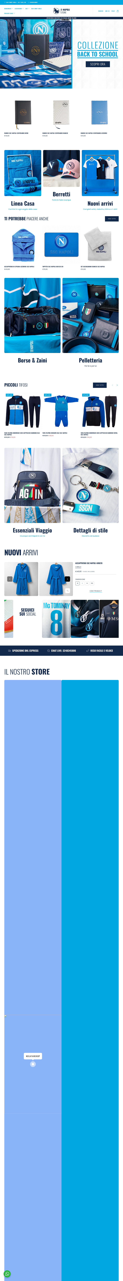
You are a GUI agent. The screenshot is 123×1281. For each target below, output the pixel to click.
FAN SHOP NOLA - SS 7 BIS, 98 (16, 2)
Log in (107, 11)
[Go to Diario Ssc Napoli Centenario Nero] (23, 111)
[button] (100, 11)
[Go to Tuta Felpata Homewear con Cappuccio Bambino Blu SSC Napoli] (23, 411)
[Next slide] (67, 579)
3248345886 (33, 2)
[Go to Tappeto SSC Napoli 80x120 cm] (61, 245)
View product (96, 591)
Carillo (78, 567)
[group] (21, 579)
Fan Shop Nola (36, 9)
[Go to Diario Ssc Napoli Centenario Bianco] (61, 111)
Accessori (18, 9)
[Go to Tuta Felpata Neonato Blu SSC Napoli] (61, 411)
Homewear (7, 9)
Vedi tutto (112, 219)
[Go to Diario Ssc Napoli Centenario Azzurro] (100, 111)
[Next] (113, 116)
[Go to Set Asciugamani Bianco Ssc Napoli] (100, 245)
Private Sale (8, 13)
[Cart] (118, 11)
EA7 (27, 9)
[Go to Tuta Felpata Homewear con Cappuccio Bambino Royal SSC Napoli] (100, 411)
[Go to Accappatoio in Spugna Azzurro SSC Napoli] (23, 245)
